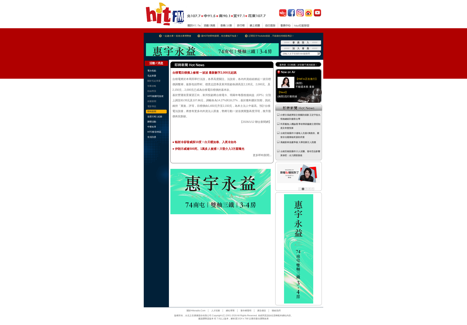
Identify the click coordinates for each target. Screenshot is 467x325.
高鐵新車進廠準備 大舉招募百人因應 (298, 142)
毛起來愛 (151, 76)
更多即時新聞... (262, 155)
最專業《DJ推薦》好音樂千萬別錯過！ (298, 64)
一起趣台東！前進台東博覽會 (177, 36)
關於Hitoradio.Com (196, 310)
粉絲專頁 (151, 91)
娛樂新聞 (151, 101)
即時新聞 (151, 111)
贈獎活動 (151, 121)
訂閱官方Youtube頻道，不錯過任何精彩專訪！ (271, 36)
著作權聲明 (245, 310)
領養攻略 (151, 86)
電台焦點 (151, 70)
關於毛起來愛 (154, 81)
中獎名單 (151, 127)
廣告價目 (261, 310)
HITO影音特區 (154, 132)
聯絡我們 (276, 310)
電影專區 (151, 106)
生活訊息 (151, 137)
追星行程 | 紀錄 (154, 116)
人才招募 (215, 310)
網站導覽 (230, 310)
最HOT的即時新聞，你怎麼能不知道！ (220, 36)
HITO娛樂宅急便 (155, 96)
